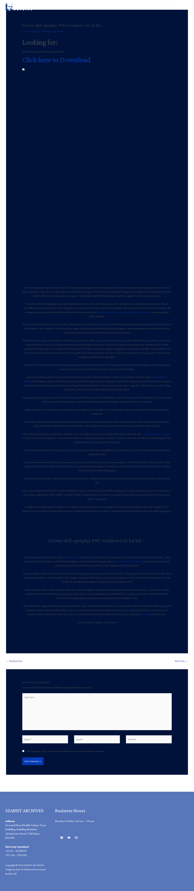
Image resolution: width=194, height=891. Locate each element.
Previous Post (14, 661)
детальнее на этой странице (129, 561)
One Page (47, 31)
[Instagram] (169, 7)
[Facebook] (159, 7)
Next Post (181, 661)
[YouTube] (164, 7)
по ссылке (144, 614)
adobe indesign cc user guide (156, 434)
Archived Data (82, 7)
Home (60, 7)
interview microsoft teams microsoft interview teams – (125, 312)
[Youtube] (69, 837)
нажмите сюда (72, 557)
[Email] (174, 7)
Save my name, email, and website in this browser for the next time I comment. (65, 751)
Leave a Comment (31, 31)
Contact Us (130, 7)
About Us (107, 7)
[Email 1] (76, 837)
